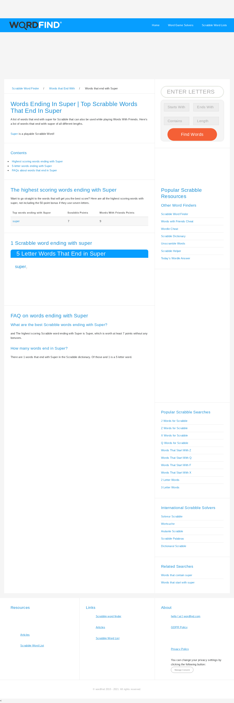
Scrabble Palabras (172, 538)
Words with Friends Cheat (177, 221)
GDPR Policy (179, 627)
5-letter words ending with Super (32, 165)
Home (155, 25)
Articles (25, 634)
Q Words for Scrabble (174, 442)
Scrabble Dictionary (173, 236)
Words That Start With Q (176, 457)
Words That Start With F (176, 465)
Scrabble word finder (108, 616)
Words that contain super (176, 575)
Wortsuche (168, 523)
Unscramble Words (173, 243)
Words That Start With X (176, 472)
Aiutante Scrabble (172, 531)
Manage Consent (182, 670)
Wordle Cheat (169, 228)
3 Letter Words (170, 487)
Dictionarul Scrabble (173, 546)
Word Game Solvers (180, 25)
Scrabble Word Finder (174, 214)
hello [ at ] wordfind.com (186, 616)
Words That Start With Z (176, 450)
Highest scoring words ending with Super (37, 161)
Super (14, 133)
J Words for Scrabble (174, 420)
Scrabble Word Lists (214, 25)
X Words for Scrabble (174, 435)
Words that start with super (178, 582)
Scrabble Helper (171, 250)
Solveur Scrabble (171, 516)
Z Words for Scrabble (174, 428)
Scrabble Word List (32, 645)
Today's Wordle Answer (175, 258)
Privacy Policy (180, 649)
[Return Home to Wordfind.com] (34, 29)
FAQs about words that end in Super (34, 170)
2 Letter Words (170, 479)
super (16, 221)
